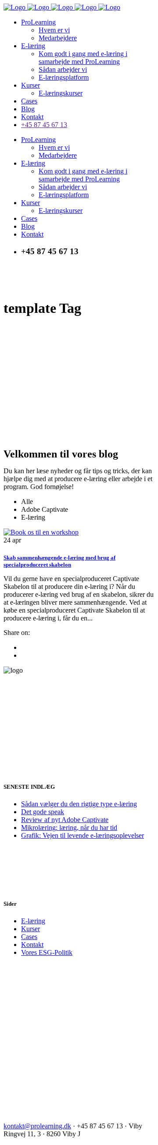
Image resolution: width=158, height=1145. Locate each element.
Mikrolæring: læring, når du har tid (69, 827)
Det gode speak (42, 811)
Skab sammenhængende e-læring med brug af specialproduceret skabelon (59, 561)
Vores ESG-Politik (46, 952)
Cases (29, 936)
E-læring (33, 921)
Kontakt (32, 944)
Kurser (30, 928)
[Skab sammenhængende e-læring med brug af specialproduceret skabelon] (41, 532)
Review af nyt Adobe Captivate (64, 819)
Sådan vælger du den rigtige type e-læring (79, 804)
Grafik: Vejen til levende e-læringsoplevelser (82, 835)
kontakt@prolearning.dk (37, 1126)
